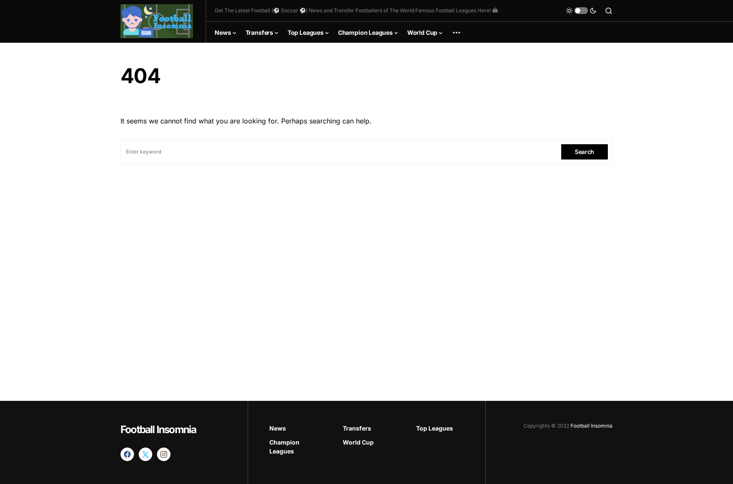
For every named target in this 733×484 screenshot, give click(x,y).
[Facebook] (127, 454)
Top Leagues (434, 428)
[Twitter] (145, 454)
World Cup (358, 442)
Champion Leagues (284, 447)
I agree (639, 454)
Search (584, 151)
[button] (581, 10)
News (277, 428)
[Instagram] (164, 454)
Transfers (357, 428)
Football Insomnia (158, 429)
